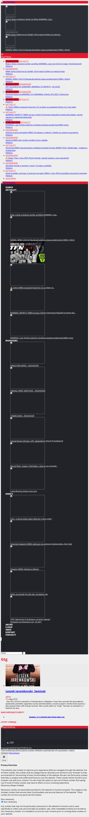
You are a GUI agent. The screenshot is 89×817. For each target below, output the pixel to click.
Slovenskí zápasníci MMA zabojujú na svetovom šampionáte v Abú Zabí (41, 544)
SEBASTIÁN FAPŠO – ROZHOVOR (24, 365)
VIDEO (8, 629)
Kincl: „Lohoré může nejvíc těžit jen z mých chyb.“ (31, 519)
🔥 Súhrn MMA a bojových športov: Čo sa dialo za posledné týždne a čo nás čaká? (41, 107)
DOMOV (9, 187)
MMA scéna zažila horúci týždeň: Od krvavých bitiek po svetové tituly (35, 71)
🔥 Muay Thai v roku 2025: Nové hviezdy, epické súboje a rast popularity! (37, 158)
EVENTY (9, 493)
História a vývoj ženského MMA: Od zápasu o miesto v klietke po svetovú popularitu (42, 132)
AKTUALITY (11, 17)
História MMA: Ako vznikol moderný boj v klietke (27, 140)
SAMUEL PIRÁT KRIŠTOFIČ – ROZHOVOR (27, 390)
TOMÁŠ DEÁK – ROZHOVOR (22, 416)
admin (8, 696)
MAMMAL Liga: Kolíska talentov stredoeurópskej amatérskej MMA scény (37, 125)
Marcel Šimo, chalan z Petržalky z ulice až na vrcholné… (34, 466)
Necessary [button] (5, 785)
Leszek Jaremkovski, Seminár (26, 691)
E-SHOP (9, 627)
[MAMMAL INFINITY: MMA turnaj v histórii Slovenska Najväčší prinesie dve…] (27, 310)
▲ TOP (10, 742)
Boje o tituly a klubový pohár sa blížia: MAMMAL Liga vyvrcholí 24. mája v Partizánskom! (43, 64)
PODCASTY (11, 634)
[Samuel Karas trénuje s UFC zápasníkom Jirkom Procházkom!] (27, 438)
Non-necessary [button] (7, 799)
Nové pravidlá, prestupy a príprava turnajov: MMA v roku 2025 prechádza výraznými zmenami (46, 173)
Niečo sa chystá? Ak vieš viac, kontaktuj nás (29, 594)
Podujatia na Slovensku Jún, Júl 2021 (26, 622)
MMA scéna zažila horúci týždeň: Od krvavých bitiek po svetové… (33, 34)
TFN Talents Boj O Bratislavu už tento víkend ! (30, 619)
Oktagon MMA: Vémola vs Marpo (24, 569)
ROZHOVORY (12, 340)
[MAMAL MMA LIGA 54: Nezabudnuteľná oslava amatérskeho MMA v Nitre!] (10, 45)
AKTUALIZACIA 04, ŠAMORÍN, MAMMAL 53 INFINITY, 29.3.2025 (33, 86)
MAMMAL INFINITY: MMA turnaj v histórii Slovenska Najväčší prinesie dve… (43, 313)
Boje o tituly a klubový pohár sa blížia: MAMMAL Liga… (29, 19)
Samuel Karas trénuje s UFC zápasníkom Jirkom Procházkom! (36, 441)
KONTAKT (10, 632)
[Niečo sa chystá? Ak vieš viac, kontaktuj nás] (27, 591)
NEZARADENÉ (12, 32)
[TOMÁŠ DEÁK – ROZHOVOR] (27, 413)
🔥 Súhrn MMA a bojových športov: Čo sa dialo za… (32, 287)
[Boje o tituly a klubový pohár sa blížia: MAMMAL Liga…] (27, 212)
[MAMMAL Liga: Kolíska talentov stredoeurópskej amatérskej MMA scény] (27, 335)
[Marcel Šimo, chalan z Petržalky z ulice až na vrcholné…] (27, 463)
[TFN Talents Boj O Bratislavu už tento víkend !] (27, 617)
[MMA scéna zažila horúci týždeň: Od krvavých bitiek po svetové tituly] (10, 29)
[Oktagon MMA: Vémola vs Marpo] (27, 566)
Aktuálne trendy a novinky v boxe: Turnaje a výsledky (28, 165)
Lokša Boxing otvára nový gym (23, 491)
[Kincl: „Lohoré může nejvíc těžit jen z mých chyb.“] (27, 516)
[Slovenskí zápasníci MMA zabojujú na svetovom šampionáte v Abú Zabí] (27, 541)
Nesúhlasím (14, 753)
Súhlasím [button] (5, 753)
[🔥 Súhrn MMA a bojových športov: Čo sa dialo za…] (27, 285)
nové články (11, 178)
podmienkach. (81, 750)
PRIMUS (9, 66)
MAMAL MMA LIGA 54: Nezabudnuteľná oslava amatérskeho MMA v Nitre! (38, 50)
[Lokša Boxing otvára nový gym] (27, 488)
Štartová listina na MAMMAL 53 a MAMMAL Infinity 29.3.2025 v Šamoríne (37, 94)
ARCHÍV (9, 624)
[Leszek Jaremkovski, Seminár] (23, 685)
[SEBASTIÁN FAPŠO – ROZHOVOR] (27, 363)
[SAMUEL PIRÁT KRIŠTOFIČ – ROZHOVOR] (27, 388)
